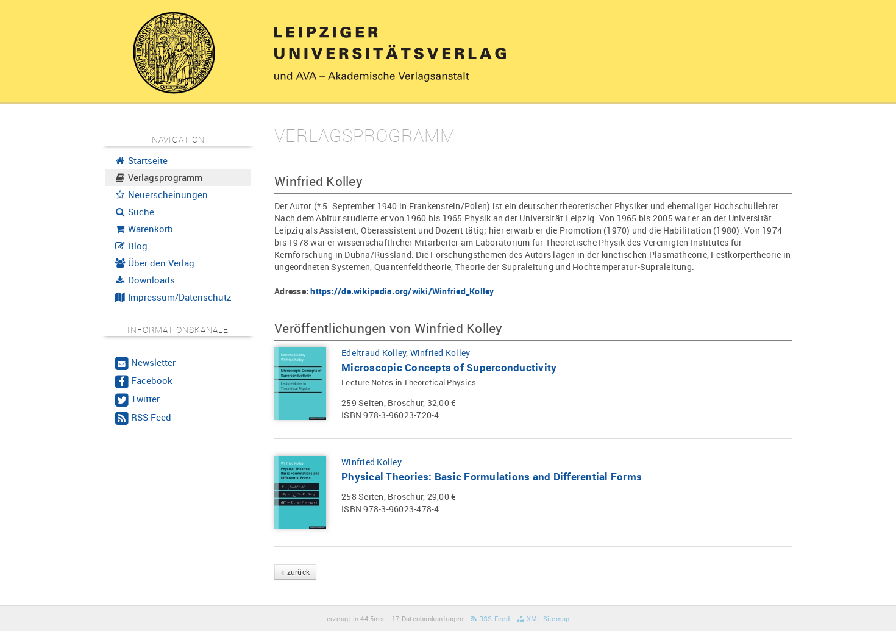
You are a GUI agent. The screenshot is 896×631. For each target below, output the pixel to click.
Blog (137, 246)
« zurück (295, 572)
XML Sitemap (546, 618)
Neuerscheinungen (167, 194)
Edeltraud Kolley (373, 352)
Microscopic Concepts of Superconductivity (448, 367)
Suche (140, 211)
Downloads (150, 280)
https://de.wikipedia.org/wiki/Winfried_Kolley (402, 291)
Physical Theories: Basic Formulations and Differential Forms (491, 476)
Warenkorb (149, 229)
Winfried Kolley (440, 352)
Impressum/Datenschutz (179, 297)
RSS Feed (493, 618)
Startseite (147, 160)
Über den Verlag (160, 263)
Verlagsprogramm (164, 177)
